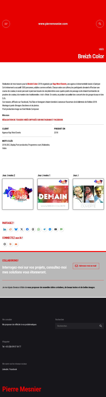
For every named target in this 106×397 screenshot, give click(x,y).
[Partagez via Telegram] (44, 229)
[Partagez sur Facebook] (27, 229)
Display (12, 145)
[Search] (100, 24)
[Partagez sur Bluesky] (16, 229)
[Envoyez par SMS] (61, 229)
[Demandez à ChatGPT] (4, 244)
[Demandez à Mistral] (16, 244)
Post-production (22, 145)
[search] (101, 326)
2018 (4, 145)
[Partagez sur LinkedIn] (4, 229)
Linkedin (5, 369)
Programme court (34, 145)
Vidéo (4, 148)
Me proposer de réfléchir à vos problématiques (19, 324)
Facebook (13, 369)
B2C (8, 145)
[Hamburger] (6, 24)
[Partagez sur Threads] (33, 229)
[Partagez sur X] (21, 229)
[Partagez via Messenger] (49, 229)
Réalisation (45, 145)
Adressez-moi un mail (87, 266)
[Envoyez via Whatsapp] (38, 229)
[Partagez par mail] (55, 229)
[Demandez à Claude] (10, 244)
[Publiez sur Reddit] (10, 229)
